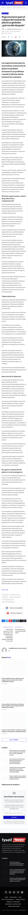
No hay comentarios (16, 31)
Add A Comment (14, 739)
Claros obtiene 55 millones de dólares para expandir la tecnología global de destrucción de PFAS (13, 706)
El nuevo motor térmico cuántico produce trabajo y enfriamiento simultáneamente (17, 777)
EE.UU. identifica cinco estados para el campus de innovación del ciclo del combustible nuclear (13, 680)
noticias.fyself (22, 910)
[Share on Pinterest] (15, 37)
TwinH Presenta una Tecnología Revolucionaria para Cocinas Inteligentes (17, 864)
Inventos (5, 13)
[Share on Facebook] (8, 37)
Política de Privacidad (8, 899)
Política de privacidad (19, 823)
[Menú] (3, 3)
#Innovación (5, 594)
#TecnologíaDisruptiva (8, 599)
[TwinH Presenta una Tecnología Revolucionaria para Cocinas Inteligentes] (5, 863)
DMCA (20, 897)
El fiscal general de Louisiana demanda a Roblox (20, 631)
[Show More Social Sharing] (22, 37)
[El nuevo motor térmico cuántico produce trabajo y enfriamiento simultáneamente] (14, 720)
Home (6, 897)
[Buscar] (25, 3)
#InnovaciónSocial (15, 594)
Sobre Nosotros (20, 899)
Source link (5, 589)
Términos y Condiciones (13, 901)
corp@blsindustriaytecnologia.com (14, 29)
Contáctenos (13, 897)
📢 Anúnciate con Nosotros (13, 904)
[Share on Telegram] (19, 37)
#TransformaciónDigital (8, 602)
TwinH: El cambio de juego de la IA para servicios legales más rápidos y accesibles (18, 880)
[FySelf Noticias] (15, 2)
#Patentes (5, 597)
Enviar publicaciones (14, 906)
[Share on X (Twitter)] (12, 37)
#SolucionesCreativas (15, 597)
